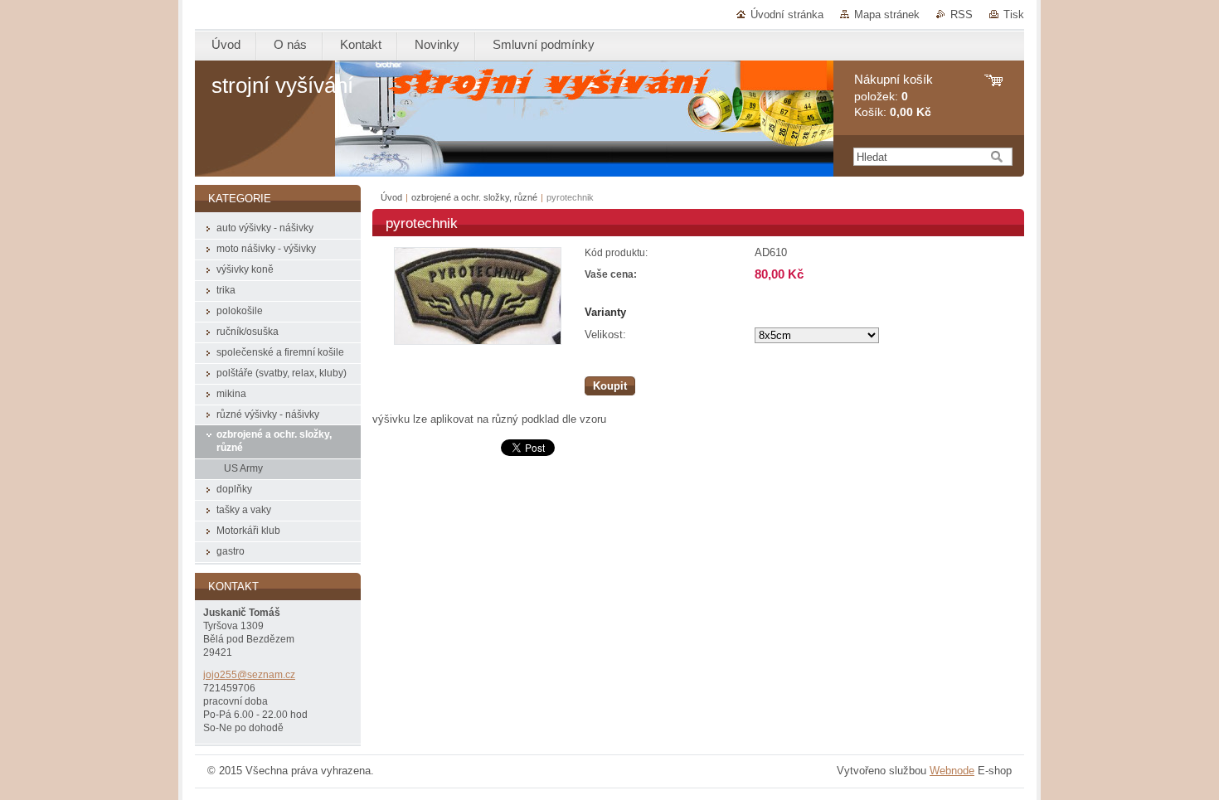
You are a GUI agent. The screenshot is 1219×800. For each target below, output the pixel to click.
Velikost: (605, 334)
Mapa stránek (887, 14)
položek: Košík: (893, 96)
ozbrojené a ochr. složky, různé (474, 197)
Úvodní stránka (786, 14)
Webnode (952, 770)
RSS (961, 14)
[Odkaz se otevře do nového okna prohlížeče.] (477, 341)
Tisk (1013, 14)
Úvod (391, 197)
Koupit (610, 386)
